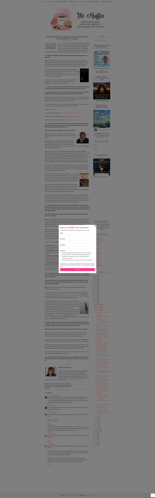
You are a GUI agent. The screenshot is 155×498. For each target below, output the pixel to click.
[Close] (95, 226)
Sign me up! (77, 269)
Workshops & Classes (67, 258)
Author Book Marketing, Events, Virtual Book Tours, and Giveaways (76, 253)
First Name (62, 238)
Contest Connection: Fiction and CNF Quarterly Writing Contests (76, 254)
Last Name (62, 244)
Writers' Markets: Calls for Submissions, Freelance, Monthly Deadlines (77, 260)
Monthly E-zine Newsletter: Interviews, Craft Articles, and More (75, 256)
